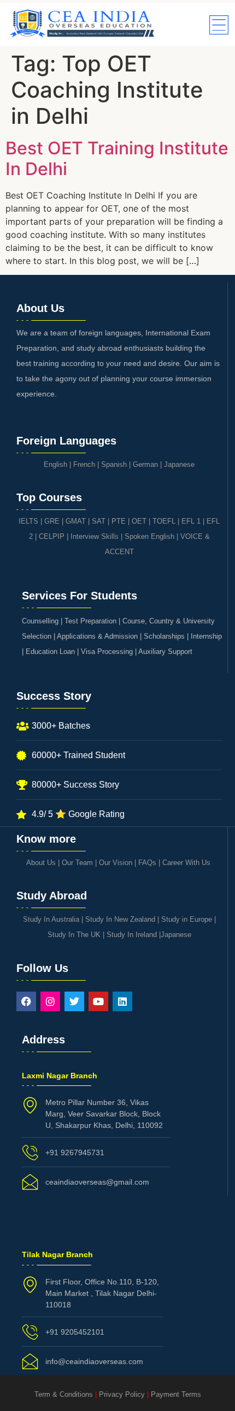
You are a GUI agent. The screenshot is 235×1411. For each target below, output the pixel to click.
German (145, 464)
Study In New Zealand (120, 919)
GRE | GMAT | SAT (74, 521)
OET (139, 521)
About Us (41, 862)
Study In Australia (51, 919)
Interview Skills (94, 536)
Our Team (77, 862)
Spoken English (149, 536)
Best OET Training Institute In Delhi (116, 158)
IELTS (28, 521)
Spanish (114, 464)
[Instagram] (50, 1001)
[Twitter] (74, 1001)
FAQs (147, 862)
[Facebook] (26, 1001)
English (55, 464)
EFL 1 (191, 521)
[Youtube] (98, 1001)
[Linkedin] (122, 1001)
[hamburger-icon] (217, 26)
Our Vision (115, 862)
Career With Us (186, 862)
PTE (118, 521)
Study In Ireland (132, 934)
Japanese (179, 464)
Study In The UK (74, 934)
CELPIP (51, 536)
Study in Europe (186, 919)
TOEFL (163, 521)
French (84, 464)
